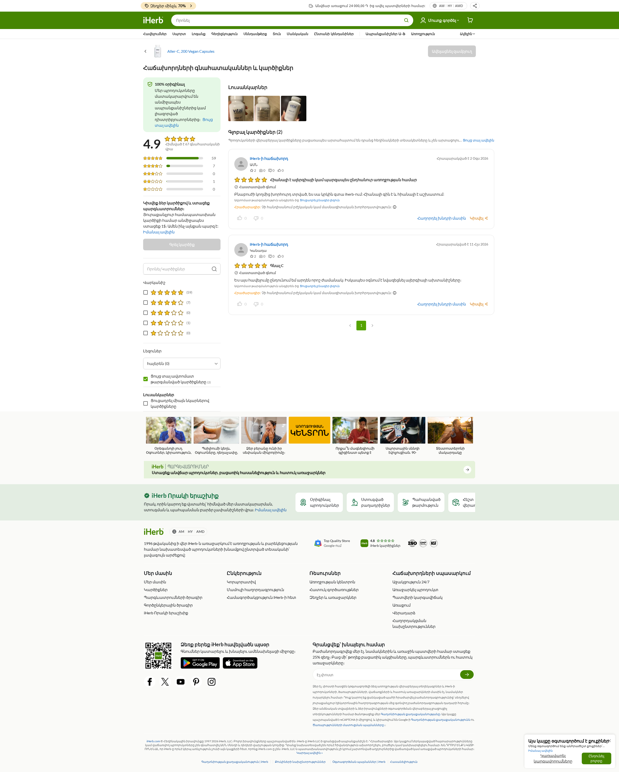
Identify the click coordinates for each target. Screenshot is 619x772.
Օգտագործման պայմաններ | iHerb (359, 762)
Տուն (277, 33)
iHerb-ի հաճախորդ (269, 158)
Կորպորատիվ (241, 581)
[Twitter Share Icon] (165, 682)
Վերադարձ (403, 612)
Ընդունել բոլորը (596, 758)
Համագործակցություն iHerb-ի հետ (261, 597)
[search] (214, 269)
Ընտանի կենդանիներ (334, 33)
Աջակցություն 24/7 (410, 581)
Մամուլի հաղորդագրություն (255, 589)
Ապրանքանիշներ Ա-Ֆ (385, 33)
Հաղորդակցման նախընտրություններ (413, 623)
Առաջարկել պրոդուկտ (415, 589)
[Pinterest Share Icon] (196, 682)
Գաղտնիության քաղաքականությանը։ (411, 714)
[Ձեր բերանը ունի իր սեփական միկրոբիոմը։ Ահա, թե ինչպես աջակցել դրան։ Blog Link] (264, 436)
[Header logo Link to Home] (153, 20)
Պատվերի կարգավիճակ (417, 597)
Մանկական (297, 33)
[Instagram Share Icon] (211, 682)
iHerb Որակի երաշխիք (166, 612)
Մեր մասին (155, 581)
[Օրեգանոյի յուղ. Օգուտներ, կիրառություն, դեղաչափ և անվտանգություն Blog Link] (169, 436)
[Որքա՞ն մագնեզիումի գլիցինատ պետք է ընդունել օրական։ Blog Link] (355, 436)
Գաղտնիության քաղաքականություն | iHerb (235, 762)
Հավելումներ (155, 33)
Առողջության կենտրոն (332, 581)
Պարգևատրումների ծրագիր (173, 597)
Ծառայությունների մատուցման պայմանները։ (349, 725)
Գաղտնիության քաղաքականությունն (441, 719)
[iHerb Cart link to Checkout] (470, 20)
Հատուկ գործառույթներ (334, 589)
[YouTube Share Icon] (180, 682)
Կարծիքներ (156, 589)
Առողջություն (423, 33)
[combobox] (182, 363)
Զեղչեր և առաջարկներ (333, 597)
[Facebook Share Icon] (150, 682)
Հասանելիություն (404, 762)
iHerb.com (153, 741)
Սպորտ (179, 33)
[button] (475, 5)
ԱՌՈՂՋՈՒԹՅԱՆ (309, 430)
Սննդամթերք (255, 33)
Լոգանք (199, 33)
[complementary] (300, 762)
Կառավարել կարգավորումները (553, 758)
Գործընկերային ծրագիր (168, 605)
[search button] (406, 20)
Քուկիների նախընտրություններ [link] (300, 762)
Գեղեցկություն (224, 33)
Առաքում (401, 605)
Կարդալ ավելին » (309, 753)
